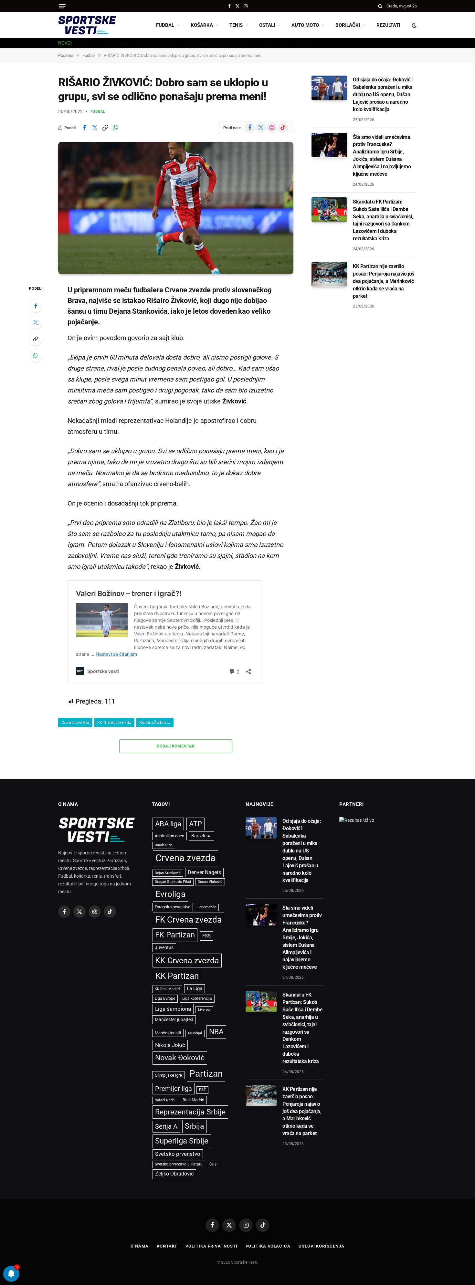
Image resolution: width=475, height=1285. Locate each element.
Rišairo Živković (154, 722)
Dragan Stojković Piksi (173, 882)
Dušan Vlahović (210, 882)
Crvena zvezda (75, 722)
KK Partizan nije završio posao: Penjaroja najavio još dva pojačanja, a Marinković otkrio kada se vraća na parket (383, 281)
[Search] (380, 6)
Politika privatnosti (211, 1246)
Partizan (206, 1073)
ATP (195, 824)
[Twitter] (35, 322)
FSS (206, 936)
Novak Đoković (180, 1057)
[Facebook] (35, 305)
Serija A (166, 1126)
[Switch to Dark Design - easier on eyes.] (413, 25)
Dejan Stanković (168, 873)
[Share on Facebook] (84, 127)
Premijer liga (173, 1088)
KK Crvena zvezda (187, 960)
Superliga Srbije (181, 1140)
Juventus (164, 947)
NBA (216, 1031)
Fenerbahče (206, 907)
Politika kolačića (268, 1246)
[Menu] (62, 6)
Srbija (194, 1126)
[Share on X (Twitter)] (95, 127)
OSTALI (267, 25)
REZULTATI (388, 25)
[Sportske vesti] (87, 25)
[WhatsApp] (35, 355)
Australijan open (169, 835)
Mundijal (195, 1033)
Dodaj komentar (176, 746)
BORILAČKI (347, 25)
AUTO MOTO (305, 25)
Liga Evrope (165, 998)
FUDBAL (165, 25)
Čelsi (213, 1164)
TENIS (236, 25)
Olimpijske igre (168, 1075)
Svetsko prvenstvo (177, 1154)
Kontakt (167, 1246)
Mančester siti (168, 1032)
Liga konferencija (197, 998)
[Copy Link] (105, 127)
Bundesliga (164, 845)
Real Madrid (193, 1099)
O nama (139, 1246)
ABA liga (168, 824)
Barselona (201, 835)
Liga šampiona (173, 1009)
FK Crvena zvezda (114, 722)
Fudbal (98, 112)
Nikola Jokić (170, 1045)
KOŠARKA (202, 25)
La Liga (194, 988)
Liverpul (204, 1010)
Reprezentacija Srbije (190, 1111)
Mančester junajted (174, 1019)
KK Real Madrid (167, 989)
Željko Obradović (174, 1174)
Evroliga (170, 894)
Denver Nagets (204, 872)
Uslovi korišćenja (321, 1246)
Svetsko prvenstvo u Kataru (179, 1164)
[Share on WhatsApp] (115, 127)
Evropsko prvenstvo (172, 906)
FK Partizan (175, 934)
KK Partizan (177, 976)
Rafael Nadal (165, 1100)
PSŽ (202, 1090)
